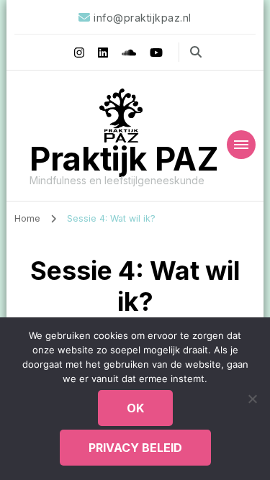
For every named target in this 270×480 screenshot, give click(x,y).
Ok (135, 408)
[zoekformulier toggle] (196, 52)
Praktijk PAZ (124, 158)
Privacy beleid (135, 447)
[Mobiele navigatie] (241, 144)
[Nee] (252, 398)
